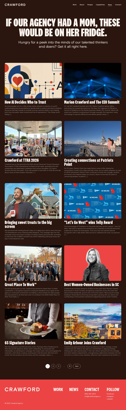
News (110, 5)
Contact (118, 5)
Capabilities (100, 5)
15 (69, 366)
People (90, 5)
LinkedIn (110, 399)
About (82, 5)
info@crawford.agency (92, 396)
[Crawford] (15, 5)
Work (74, 5)
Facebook (110, 394)
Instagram (110, 396)
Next (76, 366)
